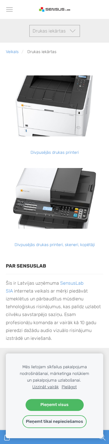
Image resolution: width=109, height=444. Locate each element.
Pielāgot (69, 387)
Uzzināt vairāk (45, 387)
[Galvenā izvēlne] (9, 9)
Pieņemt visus (54, 404)
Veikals (12, 51)
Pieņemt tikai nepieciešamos (54, 421)
